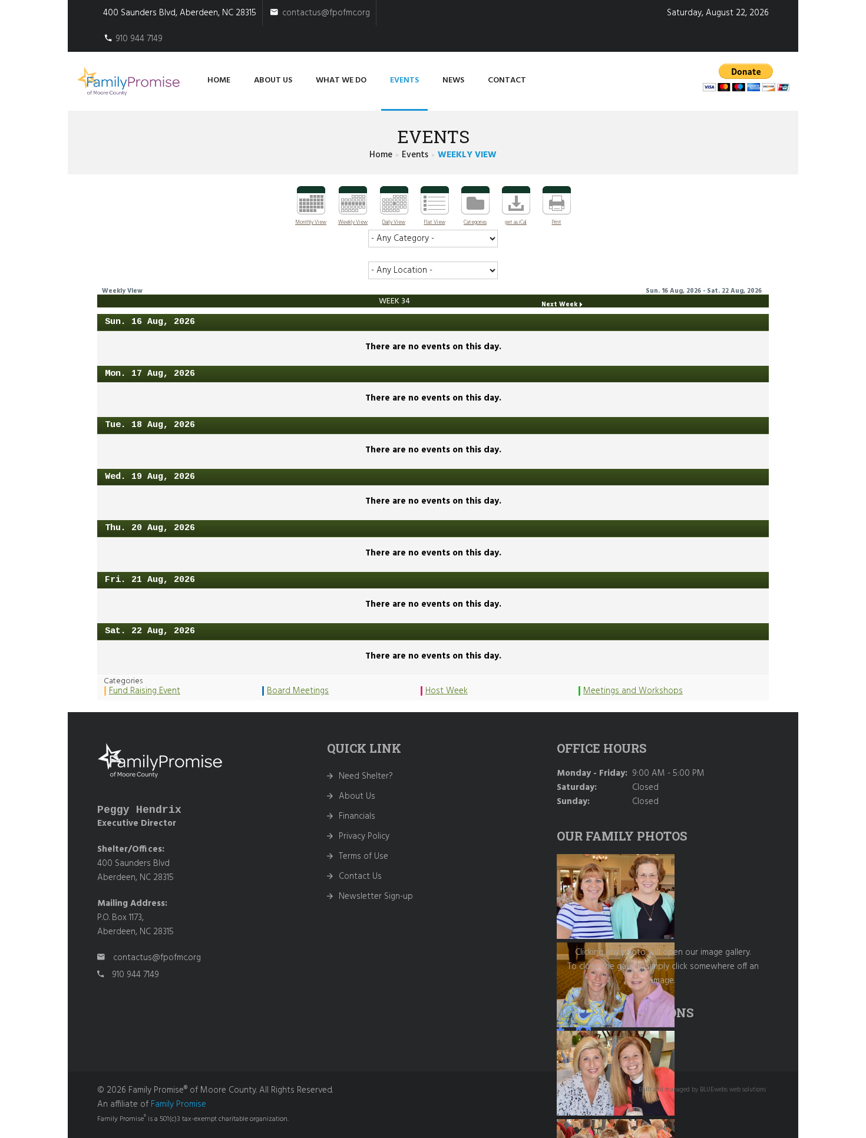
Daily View (393, 223)
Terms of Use (363, 856)
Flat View (434, 223)
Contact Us (360, 876)
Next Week (559, 304)
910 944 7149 (139, 39)
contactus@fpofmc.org (326, 13)
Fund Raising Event (144, 691)
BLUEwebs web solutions (733, 1090)
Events (404, 80)
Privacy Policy (364, 836)
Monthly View (310, 223)
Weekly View (353, 223)
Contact (507, 80)
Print (556, 223)
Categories (475, 223)
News (453, 80)
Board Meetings (298, 691)
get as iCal (516, 223)
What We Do (341, 80)
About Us (357, 796)
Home (218, 80)
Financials (357, 816)
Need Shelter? (366, 776)
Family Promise (178, 1104)
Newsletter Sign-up (376, 896)
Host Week (446, 691)
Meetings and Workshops (633, 691)
